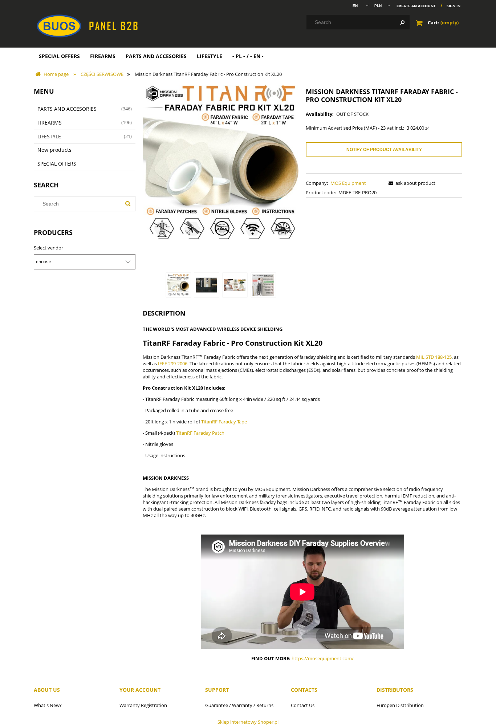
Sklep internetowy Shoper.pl (248, 722)
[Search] (402, 22)
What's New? (48, 705)
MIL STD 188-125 (434, 357)
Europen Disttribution (400, 705)
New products (54, 149)
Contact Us (302, 705)
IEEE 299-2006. (173, 363)
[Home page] (97, 25)
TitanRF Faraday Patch (200, 433)
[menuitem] (59, 56)
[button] (410, 183)
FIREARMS (49, 122)
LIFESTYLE (49, 136)
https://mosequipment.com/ (323, 658)
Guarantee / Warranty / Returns (239, 705)
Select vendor (48, 247)
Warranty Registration (143, 705)
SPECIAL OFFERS (56, 163)
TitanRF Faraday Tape (224, 421)
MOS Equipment (348, 183)
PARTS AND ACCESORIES (67, 108)
